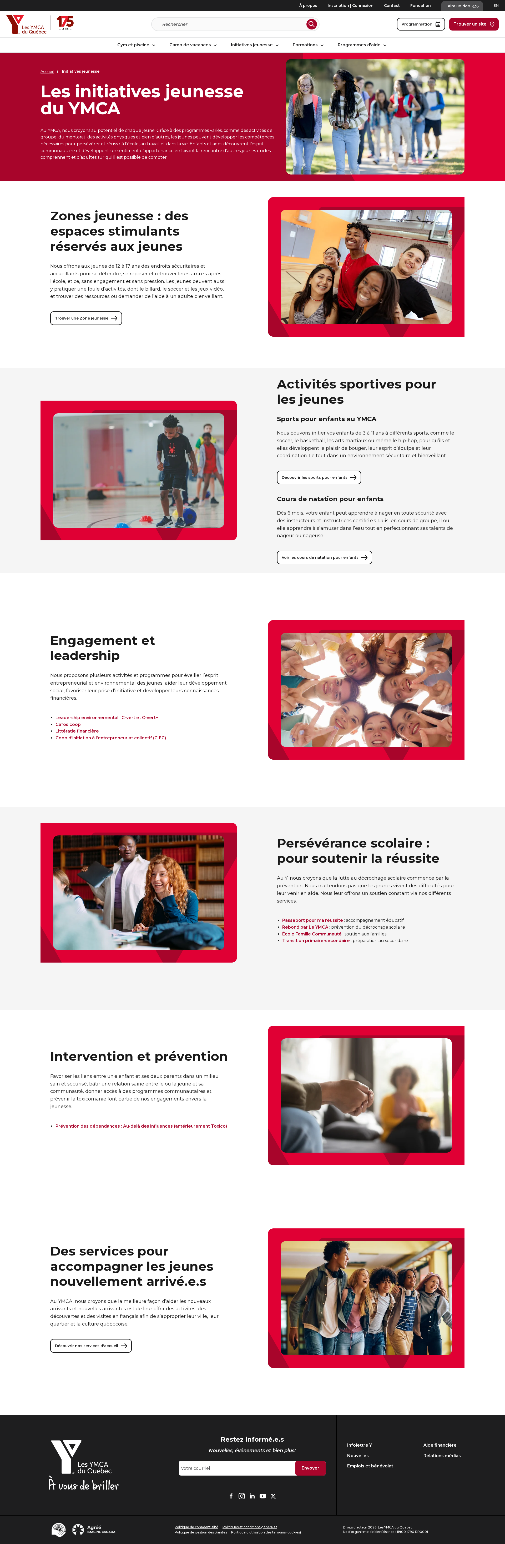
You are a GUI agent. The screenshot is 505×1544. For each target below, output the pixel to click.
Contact (392, 5)
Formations (306, 45)
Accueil (47, 71)
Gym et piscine (133, 45)
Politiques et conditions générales (250, 1527)
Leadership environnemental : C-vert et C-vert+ (106, 717)
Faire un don (458, 6)
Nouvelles (358, 1455)
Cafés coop (68, 724)
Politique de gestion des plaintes (201, 1532)
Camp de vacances (190, 45)
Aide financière (440, 1445)
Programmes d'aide (360, 45)
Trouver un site (470, 24)
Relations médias (442, 1455)
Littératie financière (77, 731)
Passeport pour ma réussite (312, 920)
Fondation (420, 5)
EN (496, 5)
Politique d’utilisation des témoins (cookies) (266, 1532)
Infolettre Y (359, 1445)
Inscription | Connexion (350, 5)
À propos (308, 5)
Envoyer (310, 1468)
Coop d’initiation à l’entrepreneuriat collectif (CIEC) (110, 737)
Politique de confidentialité (196, 1527)
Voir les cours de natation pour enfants (320, 557)
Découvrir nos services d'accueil (86, 1345)
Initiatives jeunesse (252, 45)
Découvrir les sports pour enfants (314, 477)
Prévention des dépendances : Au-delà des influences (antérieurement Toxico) (141, 1126)
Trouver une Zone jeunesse (81, 318)
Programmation (417, 24)
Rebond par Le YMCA (305, 927)
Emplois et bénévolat (370, 1465)
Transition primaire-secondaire (316, 940)
